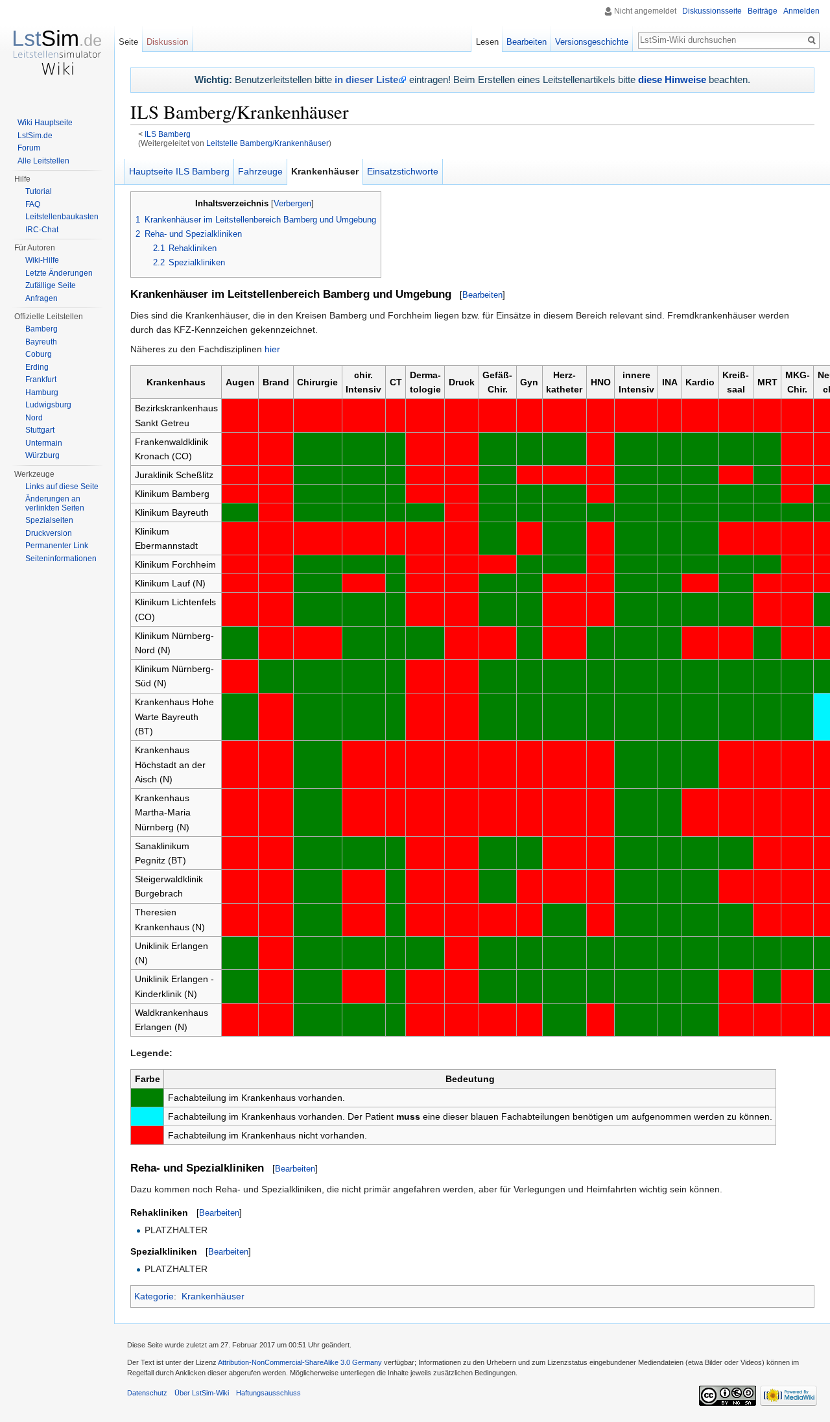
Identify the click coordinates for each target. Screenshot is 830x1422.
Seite (128, 42)
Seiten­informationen (61, 558)
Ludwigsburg (48, 404)
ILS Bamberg (168, 134)
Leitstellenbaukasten (62, 216)
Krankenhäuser (213, 1296)
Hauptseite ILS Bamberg (179, 171)
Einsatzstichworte (402, 171)
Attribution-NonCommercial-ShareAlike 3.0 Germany (300, 1362)
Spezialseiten (49, 520)
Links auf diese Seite (62, 486)
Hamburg (41, 392)
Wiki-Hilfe (42, 260)
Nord (34, 417)
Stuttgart (39, 430)
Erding (37, 367)
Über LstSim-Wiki (201, 1393)
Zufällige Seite (50, 285)
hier (272, 349)
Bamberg (41, 328)
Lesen (487, 42)
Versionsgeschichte (591, 42)
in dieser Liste (366, 79)
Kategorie (154, 1296)
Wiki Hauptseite (45, 122)
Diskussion (167, 42)
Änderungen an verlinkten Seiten (54, 503)
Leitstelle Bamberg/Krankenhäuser (267, 143)
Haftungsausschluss (268, 1393)
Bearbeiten (482, 295)
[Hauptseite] (57, 52)
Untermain (43, 443)
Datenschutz (147, 1393)
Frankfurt (40, 379)
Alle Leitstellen (43, 160)
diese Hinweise (672, 79)
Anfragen (41, 298)
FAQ (32, 204)
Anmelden (801, 11)
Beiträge (762, 11)
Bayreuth (41, 341)
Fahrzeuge (260, 171)
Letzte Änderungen (59, 273)
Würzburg (42, 455)
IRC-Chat (41, 229)
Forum (29, 147)
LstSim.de (35, 135)
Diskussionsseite (712, 11)
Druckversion (48, 533)
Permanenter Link (56, 545)
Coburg (38, 354)
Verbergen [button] (292, 203)
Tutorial (38, 191)
